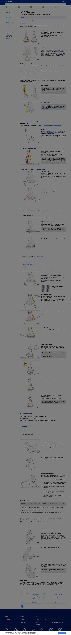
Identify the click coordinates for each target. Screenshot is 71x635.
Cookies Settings (53, 633)
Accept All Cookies (62, 633)
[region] (35, 633)
